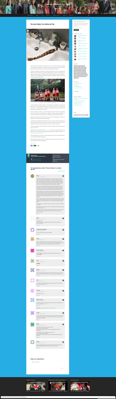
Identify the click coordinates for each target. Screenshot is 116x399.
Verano (85, 76)
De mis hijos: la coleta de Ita (42, 24)
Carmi (35, 107)
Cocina (82, 67)
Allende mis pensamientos (78, 83)
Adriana (38, 290)
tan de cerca (47, 130)
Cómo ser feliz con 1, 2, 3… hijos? (58, 4)
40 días (56, 161)
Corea (85, 67)
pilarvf (37, 341)
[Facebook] (56, 8)
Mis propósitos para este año (59, 159)
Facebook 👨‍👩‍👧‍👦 (76, 91)
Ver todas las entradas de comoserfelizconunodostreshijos (36, 160)
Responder (63, 176)
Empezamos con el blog (81, 45)
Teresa (37, 238)
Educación (84, 70)
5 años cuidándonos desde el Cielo (79, 100)
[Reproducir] (27, 391)
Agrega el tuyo (61, 171)
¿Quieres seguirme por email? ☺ (79, 21)
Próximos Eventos (56, 15)
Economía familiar (79, 70)
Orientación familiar (83, 73)
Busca (89, 15)
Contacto (65, 15)
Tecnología (75, 76)
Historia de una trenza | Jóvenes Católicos (47, 308)
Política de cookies (24, 397)
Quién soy (48, 15)
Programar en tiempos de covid (79, 102)
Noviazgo (78, 73)
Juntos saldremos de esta (78, 105)
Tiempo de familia (80, 76)
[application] (35, 386)
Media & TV (71, 15)
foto (51, 65)
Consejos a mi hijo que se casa (82, 43)
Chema (79, 67)
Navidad (75, 73)
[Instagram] (58, 8)
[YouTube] (60, 8)
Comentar (61, 368)
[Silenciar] (42, 391)
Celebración (75, 67)
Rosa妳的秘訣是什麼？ (77, 86)
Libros (37, 15)
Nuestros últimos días (77, 103)
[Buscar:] (81, 115)
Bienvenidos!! (30, 15)
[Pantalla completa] (44, 391)
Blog (43, 15)
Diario (75, 70)
